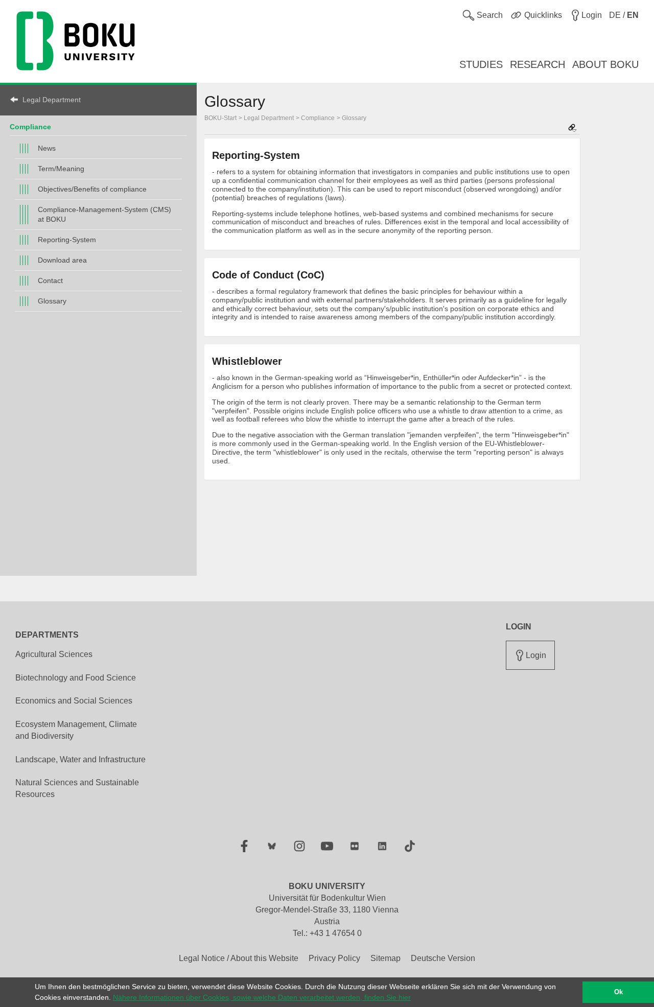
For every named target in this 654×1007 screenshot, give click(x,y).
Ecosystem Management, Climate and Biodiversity (76, 730)
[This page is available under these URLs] (572, 128)
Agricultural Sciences (53, 654)
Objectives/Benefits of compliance (92, 189)
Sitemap (385, 958)
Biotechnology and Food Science (75, 677)
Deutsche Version (443, 958)
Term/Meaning (61, 169)
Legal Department (51, 100)
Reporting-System (67, 240)
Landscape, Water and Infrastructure (80, 759)
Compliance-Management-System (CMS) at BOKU (104, 214)
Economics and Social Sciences (73, 700)
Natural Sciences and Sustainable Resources (77, 788)
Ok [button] (618, 992)
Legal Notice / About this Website (238, 958)
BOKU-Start (220, 118)
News (47, 148)
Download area (62, 260)
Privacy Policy (334, 958)
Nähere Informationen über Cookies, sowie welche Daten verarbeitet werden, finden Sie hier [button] (262, 997)
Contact (50, 280)
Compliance (30, 127)
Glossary (52, 301)
